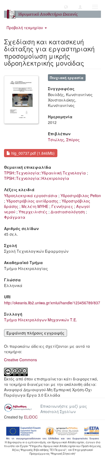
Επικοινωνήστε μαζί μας (63, 406)
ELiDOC (31, 417)
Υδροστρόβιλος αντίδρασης (32, 201)
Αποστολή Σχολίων (58, 411)
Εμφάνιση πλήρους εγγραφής (35, 333)
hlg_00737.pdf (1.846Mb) (32, 153)
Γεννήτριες (62, 206)
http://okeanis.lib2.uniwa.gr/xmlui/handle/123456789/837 (52, 302)
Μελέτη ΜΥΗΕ (35, 206)
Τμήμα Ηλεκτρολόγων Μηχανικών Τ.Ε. (40, 319)
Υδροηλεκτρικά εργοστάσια (30, 195)
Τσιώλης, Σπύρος (64, 139)
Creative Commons (20, 359)
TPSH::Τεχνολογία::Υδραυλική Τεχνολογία (45, 173)
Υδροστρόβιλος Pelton (81, 195)
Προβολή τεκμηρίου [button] (25, 27)
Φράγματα (14, 217)
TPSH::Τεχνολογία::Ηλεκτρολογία (36, 178)
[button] (66, 6)
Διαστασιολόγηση (68, 211)
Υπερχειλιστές (33, 211)
